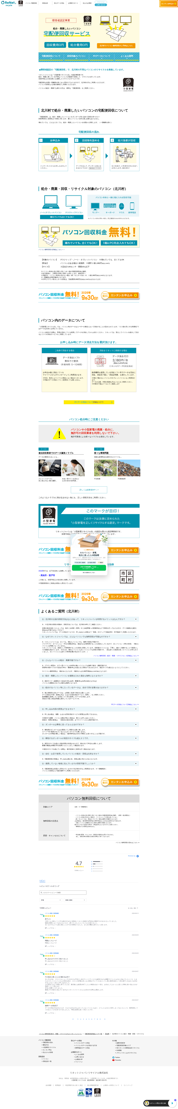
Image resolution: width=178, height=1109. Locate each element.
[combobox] (51, 900)
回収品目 (45, 3)
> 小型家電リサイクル (49, 1047)
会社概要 (48, 1085)
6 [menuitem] (91, 1019)
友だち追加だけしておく (89, 572)
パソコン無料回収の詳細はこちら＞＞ (52, 249)
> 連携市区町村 (120, 1043)
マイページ (100, 2)
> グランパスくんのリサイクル (126, 1053)
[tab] (42, 880)
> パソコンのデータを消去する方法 (85, 1045)
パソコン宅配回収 (31, 3)
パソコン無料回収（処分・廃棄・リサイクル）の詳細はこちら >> (116, 656)
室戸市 (52, 575)
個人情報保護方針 (93, 1085)
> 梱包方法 (45, 1045)
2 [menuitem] (80, 1019)
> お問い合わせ (79, 1057)
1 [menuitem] (77, 1019)
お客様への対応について (111, 1085)
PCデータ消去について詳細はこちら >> (125, 704)
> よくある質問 (79, 1054)
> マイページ (78, 1062)
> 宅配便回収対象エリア (123, 1045)
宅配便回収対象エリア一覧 (93, 1034)
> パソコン (45, 1059)
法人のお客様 (87, 3)
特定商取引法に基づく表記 (74, 1085)
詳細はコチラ (89, 402)
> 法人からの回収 (47, 1052)
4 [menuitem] (86, 1019)
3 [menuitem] (83, 1019)
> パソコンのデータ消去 (82, 1043)
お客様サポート (73, 3)
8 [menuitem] (97, 1019)
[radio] (97, 862)
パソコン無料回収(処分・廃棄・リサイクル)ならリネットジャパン (60, 1034)
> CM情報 (118, 1050)
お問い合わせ (101, 5)
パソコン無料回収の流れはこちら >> (127, 842)
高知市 (44, 575)
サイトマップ (128, 1085)
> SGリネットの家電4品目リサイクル (127, 1048)
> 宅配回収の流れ (47, 1042)
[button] (50, 928)
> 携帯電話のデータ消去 (82, 1048)
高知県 (41, 571)
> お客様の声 (78, 1059)
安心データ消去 (59, 3)
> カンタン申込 (47, 1050)
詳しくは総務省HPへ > (89, 490)
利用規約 (58, 1085)
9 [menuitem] (100, 1019)
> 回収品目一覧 (47, 1061)
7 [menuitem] (94, 1019)
